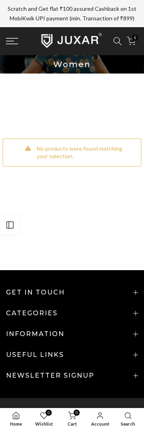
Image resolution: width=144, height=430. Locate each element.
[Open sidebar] (10, 225)
